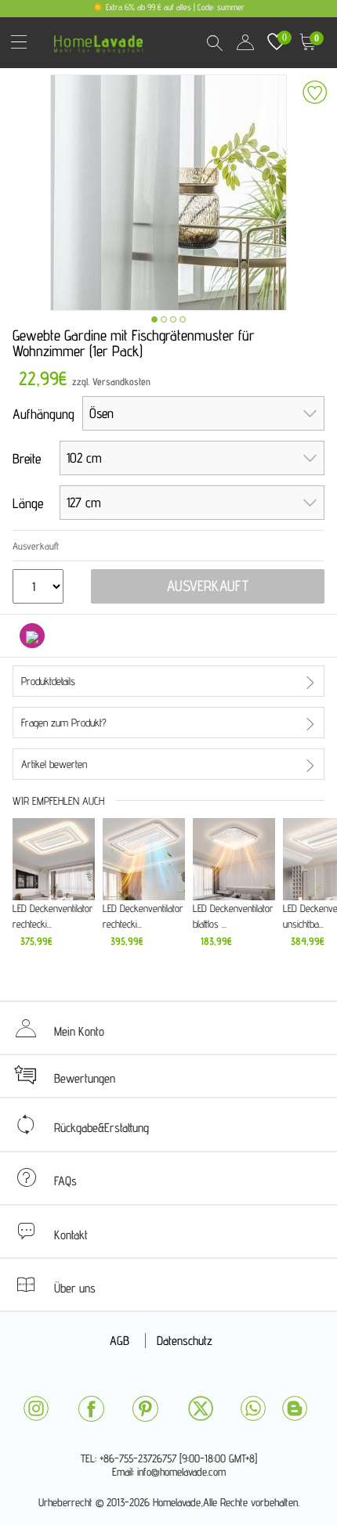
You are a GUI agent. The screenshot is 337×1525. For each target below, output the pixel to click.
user (245, 42)
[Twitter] (200, 1408)
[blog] (294, 1408)
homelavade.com (102, 38)
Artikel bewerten (54, 764)
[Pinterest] (145, 1409)
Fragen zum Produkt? (64, 722)
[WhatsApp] (253, 1408)
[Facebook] (91, 1409)
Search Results (214, 42)
